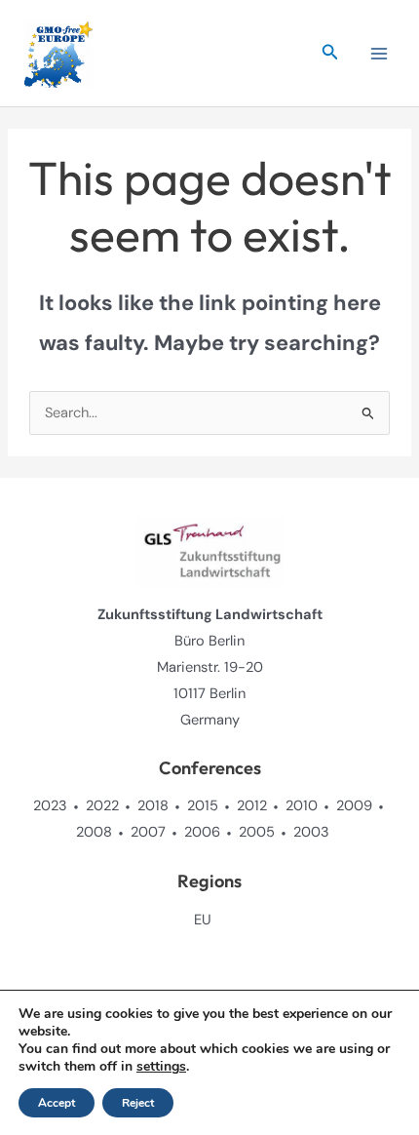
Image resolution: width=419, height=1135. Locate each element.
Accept (56, 1103)
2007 (148, 832)
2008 (94, 832)
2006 (202, 832)
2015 (202, 806)
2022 (102, 806)
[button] (330, 53)
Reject (138, 1103)
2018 (153, 806)
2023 (50, 806)
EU (202, 920)
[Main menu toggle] (379, 53)
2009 (354, 806)
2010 (302, 806)
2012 (252, 806)
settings (161, 1067)
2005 (257, 832)
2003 (311, 832)
